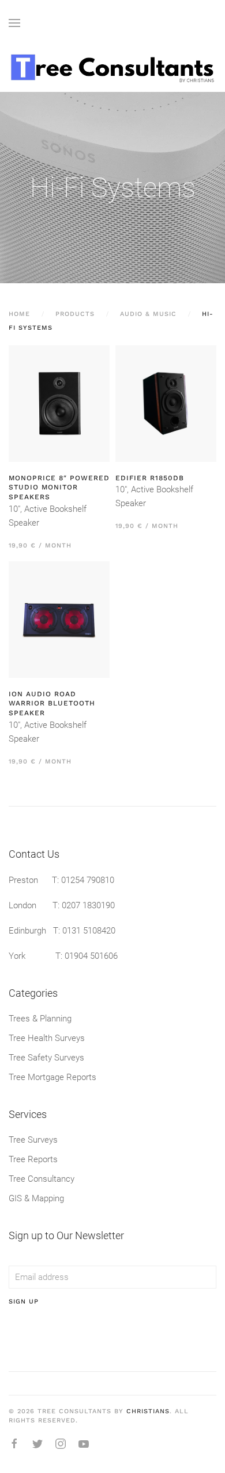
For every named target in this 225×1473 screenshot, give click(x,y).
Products (75, 314)
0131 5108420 (88, 931)
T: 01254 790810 (83, 880)
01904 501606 (91, 956)
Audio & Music (148, 314)
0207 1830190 (88, 905)
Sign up (24, 1301)
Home (19, 314)
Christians (148, 1411)
